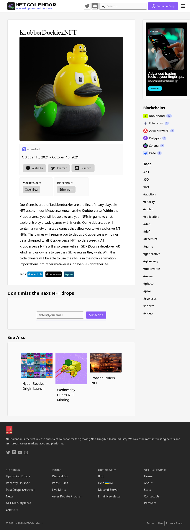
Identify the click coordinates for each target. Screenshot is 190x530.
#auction (149, 194)
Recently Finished (18, 483)
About (148, 483)
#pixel (147, 291)
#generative (151, 254)
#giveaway (150, 261)
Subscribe (96, 315)
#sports (148, 306)
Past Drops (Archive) (20, 490)
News (10, 496)
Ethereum (66, 189)
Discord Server (108, 490)
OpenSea (31, 189)
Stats (147, 490)
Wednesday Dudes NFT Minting (66, 395)
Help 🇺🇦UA (105, 483)
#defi (146, 231)
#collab (148, 209)
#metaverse (53, 274)
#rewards (150, 298)
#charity (149, 202)
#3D (146, 179)
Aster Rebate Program (67, 496)
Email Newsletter (110, 496)
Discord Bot (60, 476)
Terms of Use (155, 523)
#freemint (150, 239)
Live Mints (59, 490)
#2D (146, 172)
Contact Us (151, 496)
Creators (12, 510)
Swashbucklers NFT (103, 380)
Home (148, 476)
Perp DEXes (60, 483)
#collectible (35, 274)
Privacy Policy (174, 523)
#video (148, 313)
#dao (146, 224)
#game (69, 274)
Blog (101, 476)
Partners (150, 503)
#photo (148, 284)
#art (146, 187)
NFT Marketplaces (18, 503)
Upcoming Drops (18, 476)
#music (148, 276)
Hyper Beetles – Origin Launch (34, 386)
